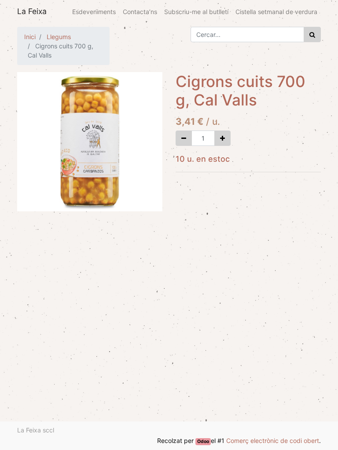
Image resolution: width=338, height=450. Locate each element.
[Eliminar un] (184, 138)
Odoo (203, 441)
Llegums (59, 36)
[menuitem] (94, 12)
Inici (30, 36)
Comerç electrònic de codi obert (272, 440)
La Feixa (32, 11)
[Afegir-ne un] (222, 138)
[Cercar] (312, 34)
